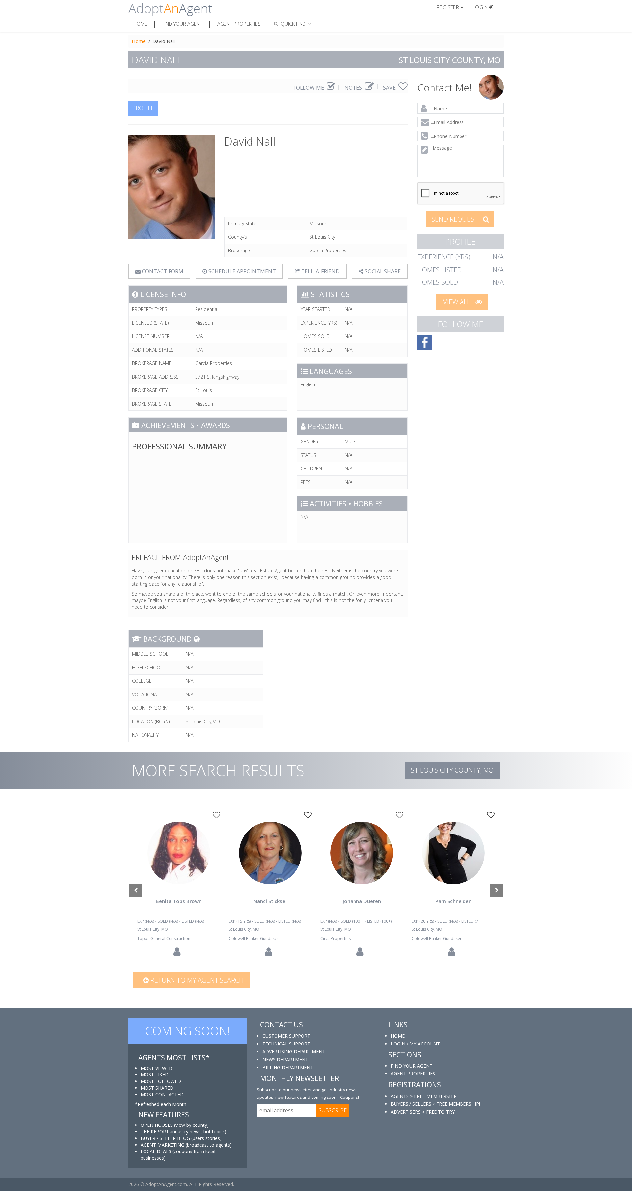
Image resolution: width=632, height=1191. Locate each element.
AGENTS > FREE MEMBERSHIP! (424, 1096)
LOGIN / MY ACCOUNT (415, 1044)
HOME (398, 1036)
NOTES (353, 87)
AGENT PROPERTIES (413, 1074)
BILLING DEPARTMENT (287, 1067)
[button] (453, 7)
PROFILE (143, 108)
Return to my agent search (196, 980)
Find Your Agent (182, 23)
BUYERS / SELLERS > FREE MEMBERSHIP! (435, 1104)
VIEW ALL (457, 301)
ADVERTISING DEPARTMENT (293, 1051)
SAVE (390, 87)
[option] (179, 887)
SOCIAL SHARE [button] (382, 271)
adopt (179, 858)
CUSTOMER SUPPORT (286, 1036)
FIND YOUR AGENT (412, 1066)
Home (140, 23)
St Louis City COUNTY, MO (452, 770)
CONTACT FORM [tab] (162, 271)
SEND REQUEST (456, 219)
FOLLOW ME (309, 87)
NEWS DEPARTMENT (285, 1059)
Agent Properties (239, 23)
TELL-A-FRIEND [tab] (320, 271)
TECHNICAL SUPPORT (286, 1044)
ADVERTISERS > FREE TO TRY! (423, 1112)
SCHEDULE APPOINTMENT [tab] (241, 271)
